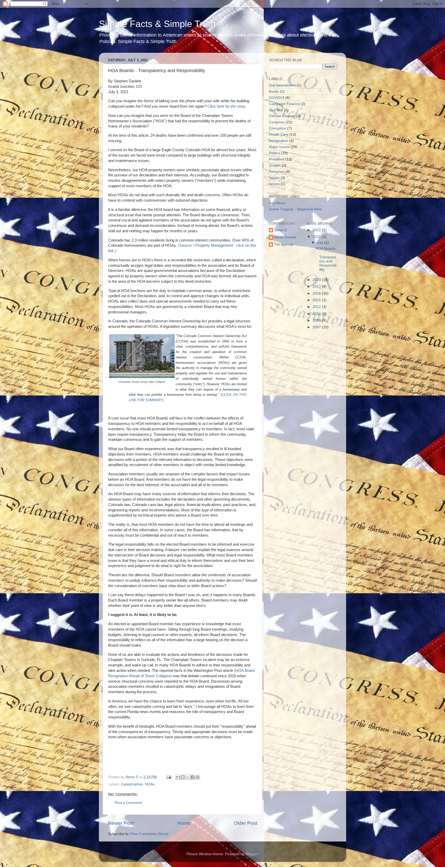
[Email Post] (168, 777)
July (320, 243)
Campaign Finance (284, 104)
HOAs (150, 784)
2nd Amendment (282, 85)
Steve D (280, 230)
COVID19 (276, 98)
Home (184, 823)
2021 (317, 237)
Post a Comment (128, 803)
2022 (317, 230)
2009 (317, 320)
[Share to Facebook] (192, 777)
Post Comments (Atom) (149, 834)
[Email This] (178, 777)
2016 (317, 293)
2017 (317, 286)
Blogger (251, 854)
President (276, 159)
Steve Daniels (285, 237)
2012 (317, 307)
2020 (317, 280)
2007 (317, 327)
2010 (317, 314)
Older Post (245, 823)
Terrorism (277, 172)
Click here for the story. (226, 106)
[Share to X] (187, 777)
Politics (274, 153)
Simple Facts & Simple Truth (157, 24)
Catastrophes (132, 784)
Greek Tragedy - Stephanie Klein (295, 209)
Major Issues (279, 147)
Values (274, 178)
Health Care (278, 134)
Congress (277, 122)
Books (274, 91)
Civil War (276, 110)
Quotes (275, 165)
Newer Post (121, 823)
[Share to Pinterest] (197, 777)
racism (274, 184)
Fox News (277, 203)
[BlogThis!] (182, 777)
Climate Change (282, 116)
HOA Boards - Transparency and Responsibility (326, 259)
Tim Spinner (284, 244)
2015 (317, 300)
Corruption (277, 128)
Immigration (278, 141)
